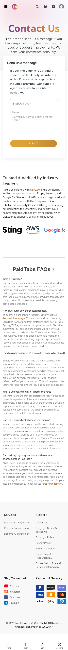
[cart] (53, 6)
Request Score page (14, 318)
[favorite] (45, 6)
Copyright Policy (45, 537)
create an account (21, 431)
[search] (37, 6)
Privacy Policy (43, 542)
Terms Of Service (45, 548)
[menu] (6, 6)
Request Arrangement (16, 522)
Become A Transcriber (16, 533)
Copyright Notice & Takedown (46, 529)
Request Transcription (16, 528)
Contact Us (42, 522)
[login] (61, 6)
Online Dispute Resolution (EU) (44, 555)
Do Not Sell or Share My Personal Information (49, 565)
